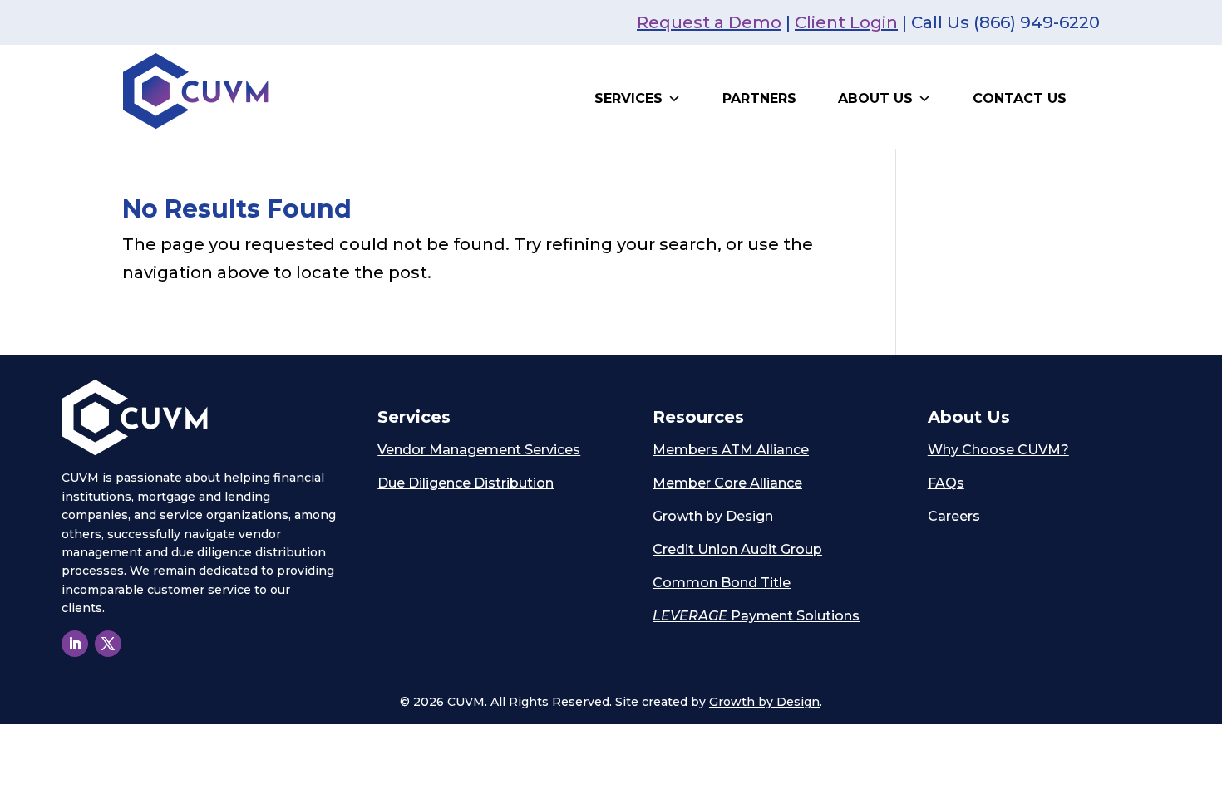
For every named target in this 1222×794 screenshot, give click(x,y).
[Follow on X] (108, 643)
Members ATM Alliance (731, 450)
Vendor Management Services (478, 450)
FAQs (946, 483)
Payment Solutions (756, 616)
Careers (954, 516)
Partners (759, 98)
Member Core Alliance (727, 483)
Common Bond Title (722, 583)
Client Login (846, 22)
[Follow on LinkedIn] (75, 643)
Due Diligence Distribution (465, 483)
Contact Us (1020, 98)
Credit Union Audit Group (737, 549)
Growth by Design (713, 516)
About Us (875, 98)
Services (628, 98)
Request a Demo (709, 22)
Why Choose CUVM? (998, 450)
